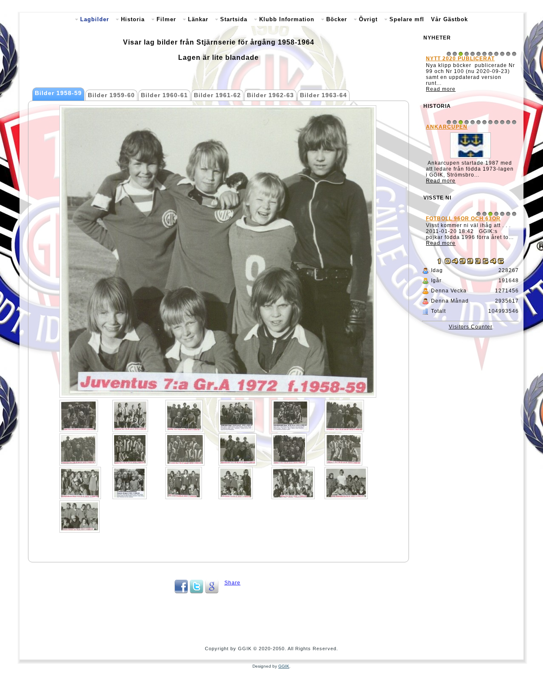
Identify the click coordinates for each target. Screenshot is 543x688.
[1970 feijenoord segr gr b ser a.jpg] (290, 416)
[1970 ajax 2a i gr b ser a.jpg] (78, 416)
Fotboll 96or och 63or (463, 219)
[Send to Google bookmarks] (211, 592)
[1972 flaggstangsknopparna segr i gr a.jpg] (129, 483)
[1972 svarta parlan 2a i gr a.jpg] (79, 516)
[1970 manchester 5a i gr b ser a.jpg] (237, 449)
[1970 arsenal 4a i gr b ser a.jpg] (130, 416)
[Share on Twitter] (196, 592)
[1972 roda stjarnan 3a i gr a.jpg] (346, 483)
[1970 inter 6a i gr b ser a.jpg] (129, 449)
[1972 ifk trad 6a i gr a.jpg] (183, 483)
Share (232, 583)
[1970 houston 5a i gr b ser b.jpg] (78, 449)
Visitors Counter (471, 327)
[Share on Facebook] (181, 592)
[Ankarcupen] (470, 158)
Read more (441, 89)
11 (508, 53)
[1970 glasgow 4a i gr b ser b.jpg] (344, 416)
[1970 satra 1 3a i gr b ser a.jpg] (289, 449)
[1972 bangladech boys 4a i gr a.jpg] (80, 483)
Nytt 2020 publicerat (460, 59)
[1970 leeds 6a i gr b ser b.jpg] (184, 449)
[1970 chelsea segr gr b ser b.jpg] (236, 416)
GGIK (283, 666)
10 (502, 53)
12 (514, 53)
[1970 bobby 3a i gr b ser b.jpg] (184, 416)
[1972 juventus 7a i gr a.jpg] (235, 483)
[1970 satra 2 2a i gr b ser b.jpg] (343, 449)
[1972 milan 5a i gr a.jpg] (293, 483)
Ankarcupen (446, 127)
